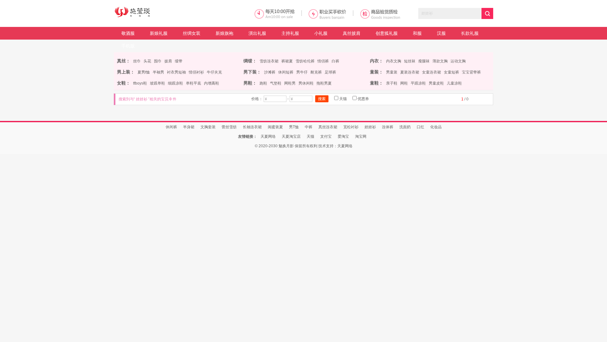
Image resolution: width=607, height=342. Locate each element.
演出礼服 (257, 33)
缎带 (178, 61)
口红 (420, 127)
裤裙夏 (287, 61)
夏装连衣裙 (409, 72)
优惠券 (363, 99)
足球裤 (330, 72)
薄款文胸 (440, 61)
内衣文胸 (393, 61)
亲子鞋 (391, 83)
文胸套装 (208, 127)
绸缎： (250, 60)
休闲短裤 (285, 72)
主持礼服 (290, 33)
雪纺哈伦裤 (305, 61)
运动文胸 (458, 61)
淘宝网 (360, 136)
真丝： (123, 60)
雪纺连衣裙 (269, 61)
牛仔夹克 (214, 72)
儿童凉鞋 (454, 83)
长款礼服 (470, 33)
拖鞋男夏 (324, 83)
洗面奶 (405, 127)
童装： (376, 71)
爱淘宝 (343, 136)
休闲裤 (171, 127)
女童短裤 (451, 72)
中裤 (308, 127)
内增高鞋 (211, 83)
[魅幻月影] (161, 12)
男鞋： (250, 83)
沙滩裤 (269, 72)
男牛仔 (302, 72)
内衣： (376, 60)
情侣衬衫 (196, 72)
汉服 (441, 33)
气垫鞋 (275, 83)
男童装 (391, 72)
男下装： (252, 71)
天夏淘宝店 (291, 136)
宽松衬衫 (351, 127)
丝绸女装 (191, 33)
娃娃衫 (370, 127)
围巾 (158, 61)
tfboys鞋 (140, 83)
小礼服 (321, 33)
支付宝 (326, 136)
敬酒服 (128, 33)
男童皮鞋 (436, 83)
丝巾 (137, 61)
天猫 (342, 99)
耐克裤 (316, 72)
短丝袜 (409, 61)
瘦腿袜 (424, 61)
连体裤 (387, 127)
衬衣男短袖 (176, 72)
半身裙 (188, 127)
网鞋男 (290, 83)
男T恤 (294, 127)
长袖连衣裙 (252, 127)
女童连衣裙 (431, 72)
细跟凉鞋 (175, 83)
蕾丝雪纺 (229, 127)
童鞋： (376, 83)
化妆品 (436, 127)
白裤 (335, 61)
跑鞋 (263, 83)
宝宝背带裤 (471, 72)
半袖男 (158, 72)
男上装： (126, 71)
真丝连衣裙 (327, 127)
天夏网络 (268, 136)
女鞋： (123, 83)
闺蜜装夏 (275, 127)
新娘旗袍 (224, 33)
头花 (147, 61)
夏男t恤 (144, 72)
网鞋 (404, 83)
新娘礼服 (159, 33)
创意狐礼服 (387, 33)
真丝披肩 (351, 33)
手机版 (128, 45)
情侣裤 (323, 61)
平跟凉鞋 (418, 83)
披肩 (168, 61)
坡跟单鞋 (157, 83)
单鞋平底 (193, 83)
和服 (417, 33)
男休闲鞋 (306, 83)
